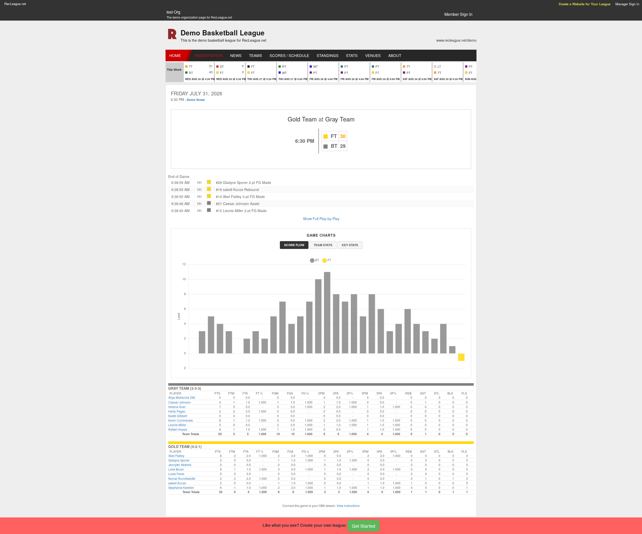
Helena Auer (177, 407)
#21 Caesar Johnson (232, 203)
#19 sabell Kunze (229, 189)
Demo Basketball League (223, 32)
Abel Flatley (176, 455)
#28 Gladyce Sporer (232, 182)
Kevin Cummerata (180, 420)
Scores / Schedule (289, 55)
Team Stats (323, 245)
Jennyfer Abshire (179, 464)
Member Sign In (458, 14)
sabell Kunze (177, 483)
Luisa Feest (176, 474)
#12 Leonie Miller (229, 210)
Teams (255, 55)
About (394, 55)
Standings (328, 55)
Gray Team (340, 118)
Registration (209, 55)
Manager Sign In (627, 4)
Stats (352, 55)
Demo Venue (196, 99)
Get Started (363, 525)
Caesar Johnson (179, 402)
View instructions (348, 505)
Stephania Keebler (181, 487)
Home (175, 55)
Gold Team (302, 118)
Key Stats (350, 245)
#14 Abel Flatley (229, 196)
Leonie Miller (177, 425)
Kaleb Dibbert (177, 416)
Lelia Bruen (176, 469)
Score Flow (294, 245)
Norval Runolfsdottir (181, 478)
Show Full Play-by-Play (321, 218)
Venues (373, 55)
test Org (173, 12)
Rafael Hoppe (177, 429)
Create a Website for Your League (584, 4)
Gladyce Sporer (179, 460)
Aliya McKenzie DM (181, 397)
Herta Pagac (176, 411)
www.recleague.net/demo (456, 40)
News (236, 55)
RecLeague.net (15, 3)
